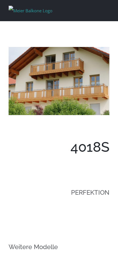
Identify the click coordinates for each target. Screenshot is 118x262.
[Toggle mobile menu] (107, 10)
